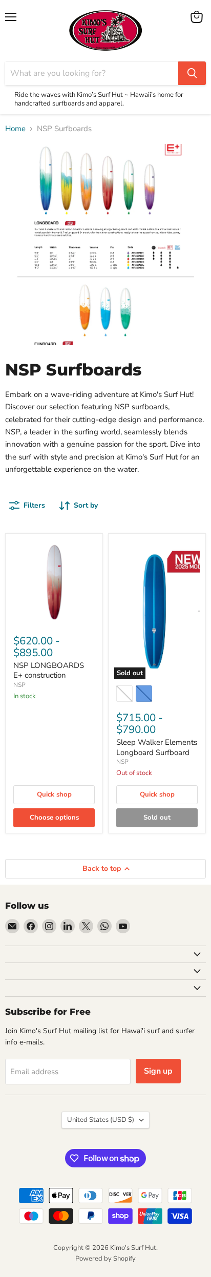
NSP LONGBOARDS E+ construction (48, 670)
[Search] (192, 73)
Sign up (158, 1071)
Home (15, 128)
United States (100, 1119)
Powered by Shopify (105, 1258)
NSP (19, 685)
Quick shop (54, 794)
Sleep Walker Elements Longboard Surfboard (156, 747)
